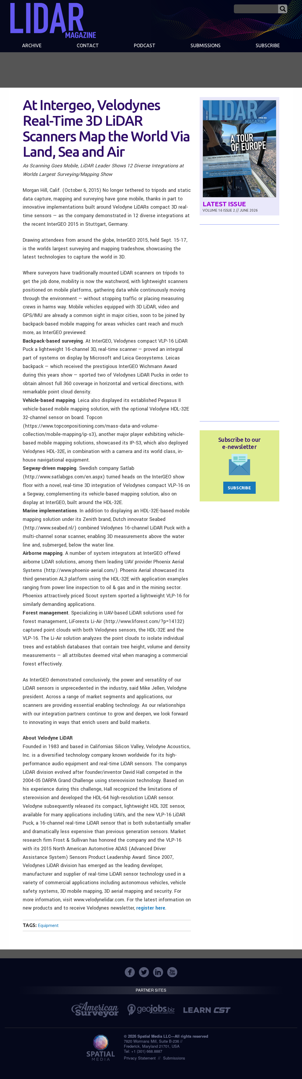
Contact (88, 45)
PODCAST (144, 45)
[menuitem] (31, 46)
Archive (32, 45)
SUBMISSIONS (206, 45)
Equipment (48, 926)
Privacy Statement (140, 1058)
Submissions (174, 1058)
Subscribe (268, 45)
